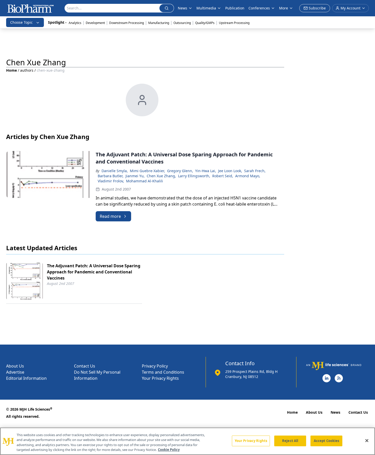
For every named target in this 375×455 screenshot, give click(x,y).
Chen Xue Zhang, (161, 175)
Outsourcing (182, 23)
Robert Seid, (222, 175)
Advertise (15, 372)
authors (26, 70)
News (335, 412)
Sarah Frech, (255, 170)
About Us (15, 366)
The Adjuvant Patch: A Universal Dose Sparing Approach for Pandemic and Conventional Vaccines (93, 272)
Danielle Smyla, (115, 170)
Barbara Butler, (110, 175)
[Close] (366, 440)
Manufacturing (158, 23)
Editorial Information (26, 378)
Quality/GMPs (205, 23)
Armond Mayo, (247, 175)
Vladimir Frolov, (111, 181)
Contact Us (84, 366)
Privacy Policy (155, 366)
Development (95, 23)
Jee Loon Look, (230, 170)
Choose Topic (21, 22)
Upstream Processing (234, 23)
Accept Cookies (326, 440)
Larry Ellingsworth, (194, 175)
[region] (187, 441)
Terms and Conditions (163, 372)
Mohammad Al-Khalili (144, 181)
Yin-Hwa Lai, (205, 170)
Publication (234, 8)
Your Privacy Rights (160, 378)
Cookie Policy (169, 449)
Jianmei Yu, (135, 175)
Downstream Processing (126, 23)
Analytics (75, 23)
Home (11, 70)
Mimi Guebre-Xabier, (147, 170)
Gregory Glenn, (180, 170)
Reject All (290, 440)
